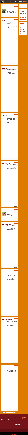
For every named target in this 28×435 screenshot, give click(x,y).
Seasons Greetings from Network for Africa (9, 211)
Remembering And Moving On (7, 319)
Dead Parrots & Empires (6, 271)
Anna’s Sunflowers (5, 68)
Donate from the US (23, 19)
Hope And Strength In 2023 (6, 163)
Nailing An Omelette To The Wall (7, 8)
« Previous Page (2, 412)
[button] (26, 1)
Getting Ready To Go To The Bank (7, 224)
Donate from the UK (23, 17)
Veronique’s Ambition (5, 367)
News (16, 111)
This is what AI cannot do (22, 26)
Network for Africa (2, 1)
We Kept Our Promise (5, 20)
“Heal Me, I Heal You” (22, 32)
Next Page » (14, 412)
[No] (27, 433)
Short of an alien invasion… (22, 24)
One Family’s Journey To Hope (7, 115)
